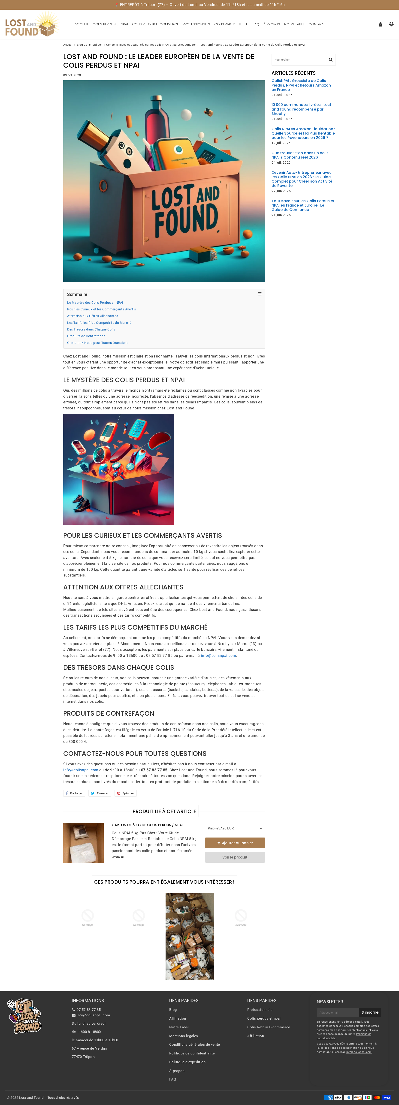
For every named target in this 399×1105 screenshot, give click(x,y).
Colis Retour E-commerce (155, 24)
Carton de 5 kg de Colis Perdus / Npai (147, 825)
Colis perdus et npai (110, 24)
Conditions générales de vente (194, 1044)
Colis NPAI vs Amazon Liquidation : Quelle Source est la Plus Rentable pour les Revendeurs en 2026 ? (303, 133)
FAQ (256, 24)
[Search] (331, 59)
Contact (316, 24)
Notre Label (294, 24)
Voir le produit (235, 857)
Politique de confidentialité (192, 1053)
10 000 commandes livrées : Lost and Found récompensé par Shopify (301, 109)
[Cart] (391, 24)
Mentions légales (183, 1036)
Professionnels (196, 24)
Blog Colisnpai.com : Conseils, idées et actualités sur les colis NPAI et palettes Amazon (137, 44)
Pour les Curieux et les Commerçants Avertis (101, 309)
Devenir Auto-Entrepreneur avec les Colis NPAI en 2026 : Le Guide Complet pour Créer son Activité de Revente (302, 179)
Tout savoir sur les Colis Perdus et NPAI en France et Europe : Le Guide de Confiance (303, 205)
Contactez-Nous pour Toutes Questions (98, 343)
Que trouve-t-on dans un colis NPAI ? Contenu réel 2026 (300, 155)
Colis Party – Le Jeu (231, 24)
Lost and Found (31, 1097)
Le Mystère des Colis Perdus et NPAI (95, 303)
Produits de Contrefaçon (86, 336)
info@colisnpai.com (218, 655)
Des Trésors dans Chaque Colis (91, 329)
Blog (173, 1010)
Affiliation (177, 1018)
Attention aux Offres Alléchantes (92, 316)
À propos (271, 24)
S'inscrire (370, 1012)
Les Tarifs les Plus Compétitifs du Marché (99, 323)
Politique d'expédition (187, 1062)
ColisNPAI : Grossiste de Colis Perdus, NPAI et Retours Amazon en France (301, 85)
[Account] (380, 24)
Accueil (81, 24)
